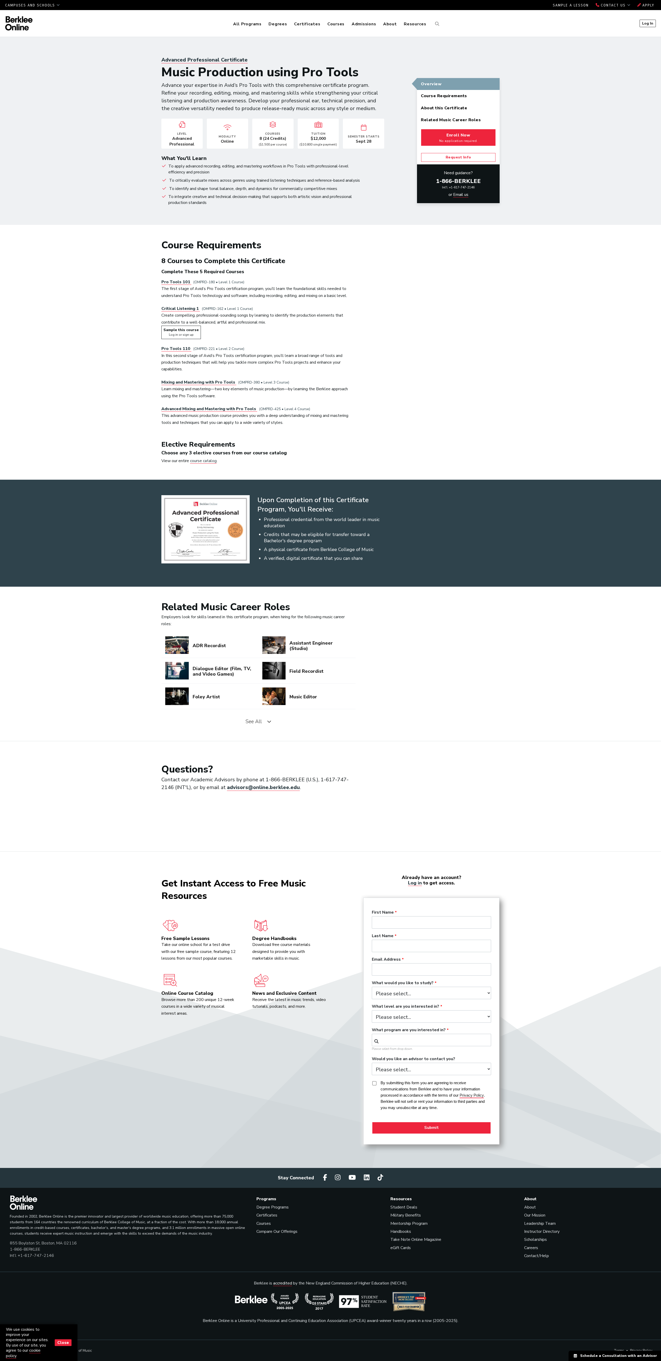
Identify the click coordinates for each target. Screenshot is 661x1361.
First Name (383, 912)
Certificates (307, 24)
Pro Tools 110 (176, 348)
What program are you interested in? (409, 1030)
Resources (415, 24)
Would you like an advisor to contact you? (413, 1059)
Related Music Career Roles (451, 120)
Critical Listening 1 (180, 308)
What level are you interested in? (405, 1006)
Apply (647, 5)
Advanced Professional (204, 59)
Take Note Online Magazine (415, 1239)
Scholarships (535, 1239)
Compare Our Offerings (276, 1231)
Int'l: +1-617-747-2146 (458, 187)
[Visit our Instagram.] (338, 1177)
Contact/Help (536, 1256)
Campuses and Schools (31, 5)
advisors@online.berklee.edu (263, 787)
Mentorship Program (409, 1223)
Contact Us (613, 5)
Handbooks (400, 1231)
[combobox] (431, 1040)
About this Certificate (444, 108)
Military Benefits (405, 1215)
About (390, 24)
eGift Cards (400, 1248)
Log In (647, 23)
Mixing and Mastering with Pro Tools (198, 382)
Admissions (364, 24)
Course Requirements (444, 96)
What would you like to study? (403, 983)
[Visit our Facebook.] (326, 1177)
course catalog (203, 461)
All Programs (247, 24)
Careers (531, 1248)
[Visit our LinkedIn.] (367, 1177)
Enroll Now (458, 137)
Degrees (278, 24)
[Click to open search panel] (436, 24)
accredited (282, 1283)
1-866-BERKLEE (458, 181)
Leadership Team (540, 1223)
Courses (335, 24)
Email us (460, 194)
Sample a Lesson (571, 5)
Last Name (383, 936)
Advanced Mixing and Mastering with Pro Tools (209, 409)
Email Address (386, 959)
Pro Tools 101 (176, 282)
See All (255, 721)
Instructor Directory (542, 1231)
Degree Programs (272, 1207)
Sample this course (181, 332)
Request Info (458, 157)
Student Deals (403, 1207)
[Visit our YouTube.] (353, 1177)
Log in (415, 883)
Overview (431, 84)
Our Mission (534, 1215)
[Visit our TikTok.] (380, 1177)
